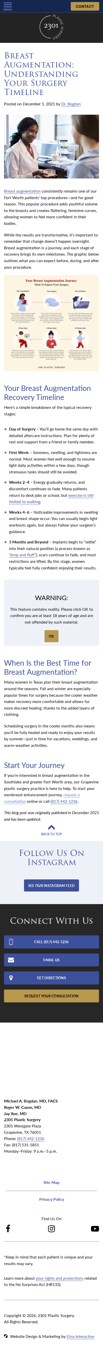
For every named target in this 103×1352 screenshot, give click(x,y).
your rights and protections (60, 1278)
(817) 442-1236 (30, 1138)
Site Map (52, 1182)
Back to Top (51, 834)
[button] (8, 6)
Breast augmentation (22, 191)
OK (51, 636)
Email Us (51, 959)
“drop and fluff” (22, 555)
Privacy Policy (51, 1199)
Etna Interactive (80, 1336)
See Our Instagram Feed (51, 885)
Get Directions (51, 977)
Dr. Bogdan (71, 104)
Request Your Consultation (51, 995)
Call (51, 941)
